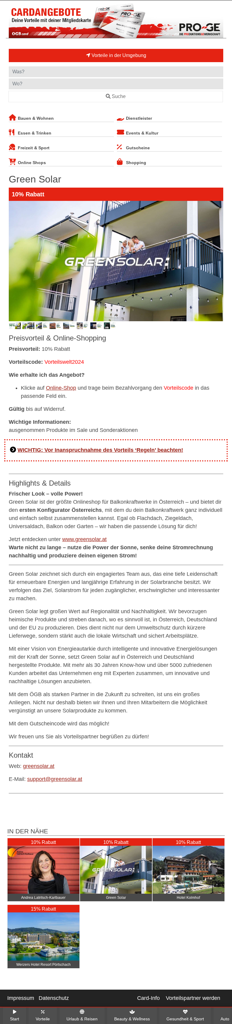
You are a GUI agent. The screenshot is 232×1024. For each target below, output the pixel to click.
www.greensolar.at (84, 539)
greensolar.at (38, 766)
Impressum (20, 998)
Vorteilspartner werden (193, 998)
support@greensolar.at (54, 779)
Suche (119, 96)
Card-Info (148, 998)
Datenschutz (54, 998)
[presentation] (14, 261)
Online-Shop (61, 388)
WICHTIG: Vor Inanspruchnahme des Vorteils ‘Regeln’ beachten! (100, 450)
